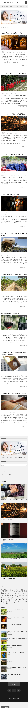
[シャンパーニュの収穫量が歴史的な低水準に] (4, 612)
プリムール (17, 133)
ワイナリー (12, 595)
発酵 (10, 589)
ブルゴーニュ (17, 599)
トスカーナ (11, 52)
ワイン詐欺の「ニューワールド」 (7, 519)
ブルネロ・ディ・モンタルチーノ (19, 52)
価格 (6, 591)
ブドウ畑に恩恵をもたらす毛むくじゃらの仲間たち (17, 667)
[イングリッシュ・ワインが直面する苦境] (4, 626)
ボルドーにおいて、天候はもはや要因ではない (16, 652)
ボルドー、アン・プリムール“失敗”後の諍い (14, 114)
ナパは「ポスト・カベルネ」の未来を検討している (17, 638)
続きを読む (22, 65)
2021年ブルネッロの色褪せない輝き (12, 33)
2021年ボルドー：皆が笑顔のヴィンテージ (14, 393)
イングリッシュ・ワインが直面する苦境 (14, 624)
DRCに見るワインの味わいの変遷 (7, 539)
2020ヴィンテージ (5, 173)
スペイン (6, 601)
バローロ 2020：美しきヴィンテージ (12, 154)
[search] (26, 465)
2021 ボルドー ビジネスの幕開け (11, 194)
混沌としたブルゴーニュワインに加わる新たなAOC (10, 558)
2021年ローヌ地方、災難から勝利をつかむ (14, 274)
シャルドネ (20, 593)
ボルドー (21, 133)
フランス (7, 603)
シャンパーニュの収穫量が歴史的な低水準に (15, 609)
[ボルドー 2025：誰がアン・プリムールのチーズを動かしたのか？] (4, 634)
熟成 (20, 591)
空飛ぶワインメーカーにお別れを (13, 659)
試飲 (10, 597)
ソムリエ (5, 597)
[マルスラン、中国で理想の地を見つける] (4, 648)
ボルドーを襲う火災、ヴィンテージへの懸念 (15, 617)
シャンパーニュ (15, 601)
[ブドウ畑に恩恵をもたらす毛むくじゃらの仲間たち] (4, 669)
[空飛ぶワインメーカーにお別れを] (4, 662)
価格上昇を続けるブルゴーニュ (10, 313)
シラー (6, 589)
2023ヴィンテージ (12, 133)
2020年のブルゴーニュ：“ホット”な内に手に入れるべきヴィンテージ (14, 499)
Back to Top (14, 684)
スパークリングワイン (13, 591)
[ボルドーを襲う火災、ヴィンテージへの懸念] (4, 619)
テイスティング (7, 599)
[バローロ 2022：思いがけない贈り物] (4, 676)
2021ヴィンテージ (5, 52)
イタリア (25, 591)
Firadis (17, 698)
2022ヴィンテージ (15, 590)
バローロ (15, 93)
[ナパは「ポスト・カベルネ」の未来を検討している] (4, 641)
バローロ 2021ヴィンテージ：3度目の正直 (13, 73)
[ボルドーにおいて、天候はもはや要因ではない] (4, 655)
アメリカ (14, 597)
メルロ (5, 595)
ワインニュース (23, 35)
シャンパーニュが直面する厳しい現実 (8, 578)
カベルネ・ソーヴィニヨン (18, 589)
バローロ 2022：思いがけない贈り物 (14, 674)
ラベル (19, 595)
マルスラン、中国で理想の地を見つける (14, 645)
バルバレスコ (17, 173)
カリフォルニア (8, 593)
